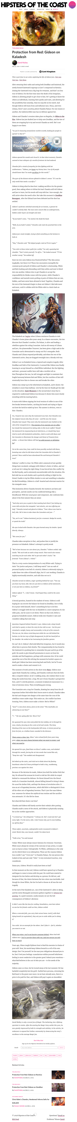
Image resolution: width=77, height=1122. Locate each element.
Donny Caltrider (19, 1106)
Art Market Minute (17, 1096)
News (20, 9)
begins (27, 336)
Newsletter (40, 9)
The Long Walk (17, 48)
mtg (46, 1055)
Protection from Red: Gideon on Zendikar (27, 1087)
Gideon (21, 1055)
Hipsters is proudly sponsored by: (28, 71)
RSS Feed (15, 1119)
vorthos (15, 1059)
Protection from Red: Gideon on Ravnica (27, 1075)
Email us (61, 1115)
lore (41, 1055)
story (59, 1055)
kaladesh (35, 1055)
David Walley (23, 63)
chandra (15, 1055)
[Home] (38, 4)
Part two (15, 80)
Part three (22, 80)
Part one (58, 77)
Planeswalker (52, 1055)
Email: (16, 1047)
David (62, 1119)
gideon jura (28, 1055)
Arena (26, 9)
